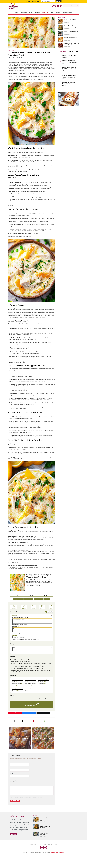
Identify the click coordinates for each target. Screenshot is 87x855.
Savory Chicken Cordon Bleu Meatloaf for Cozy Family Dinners (69, 84)
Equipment (24, 608)
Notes (51, 608)
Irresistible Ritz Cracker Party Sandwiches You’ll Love (70, 38)
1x (46, 611)
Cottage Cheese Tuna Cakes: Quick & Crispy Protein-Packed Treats (69, 69)
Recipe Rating (13, 780)
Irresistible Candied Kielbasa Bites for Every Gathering (71, 44)
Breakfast (23, 13)
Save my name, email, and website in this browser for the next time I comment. (26, 797)
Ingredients (13, 608)
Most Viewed (63, 51)
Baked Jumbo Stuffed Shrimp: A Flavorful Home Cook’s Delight (71, 20)
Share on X (19, 721)
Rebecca (21, 57)
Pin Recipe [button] (37, 585)
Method (33, 608)
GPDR (56, 844)
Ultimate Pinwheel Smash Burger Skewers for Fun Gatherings (71, 26)
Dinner (31, 13)
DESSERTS (37, 13)
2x (48, 611)
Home (16, 13)
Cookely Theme (54, 852)
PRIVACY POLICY (67, 13)
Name (11, 762)
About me (13, 834)
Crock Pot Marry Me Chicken (69, 55)
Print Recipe (30, 585)
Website (11, 773)
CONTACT (58, 13)
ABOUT (52, 13)
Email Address (13, 767)
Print (46, 721)
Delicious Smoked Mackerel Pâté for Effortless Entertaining (71, 32)
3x (50, 611)
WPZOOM (62, 852)
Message (12, 785)
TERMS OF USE (42, 844)
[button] (51, 615)
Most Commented (73, 51)
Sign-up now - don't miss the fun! (33, 1)
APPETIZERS (45, 13)
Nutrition (42, 608)
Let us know (27, 705)
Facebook (29, 721)
